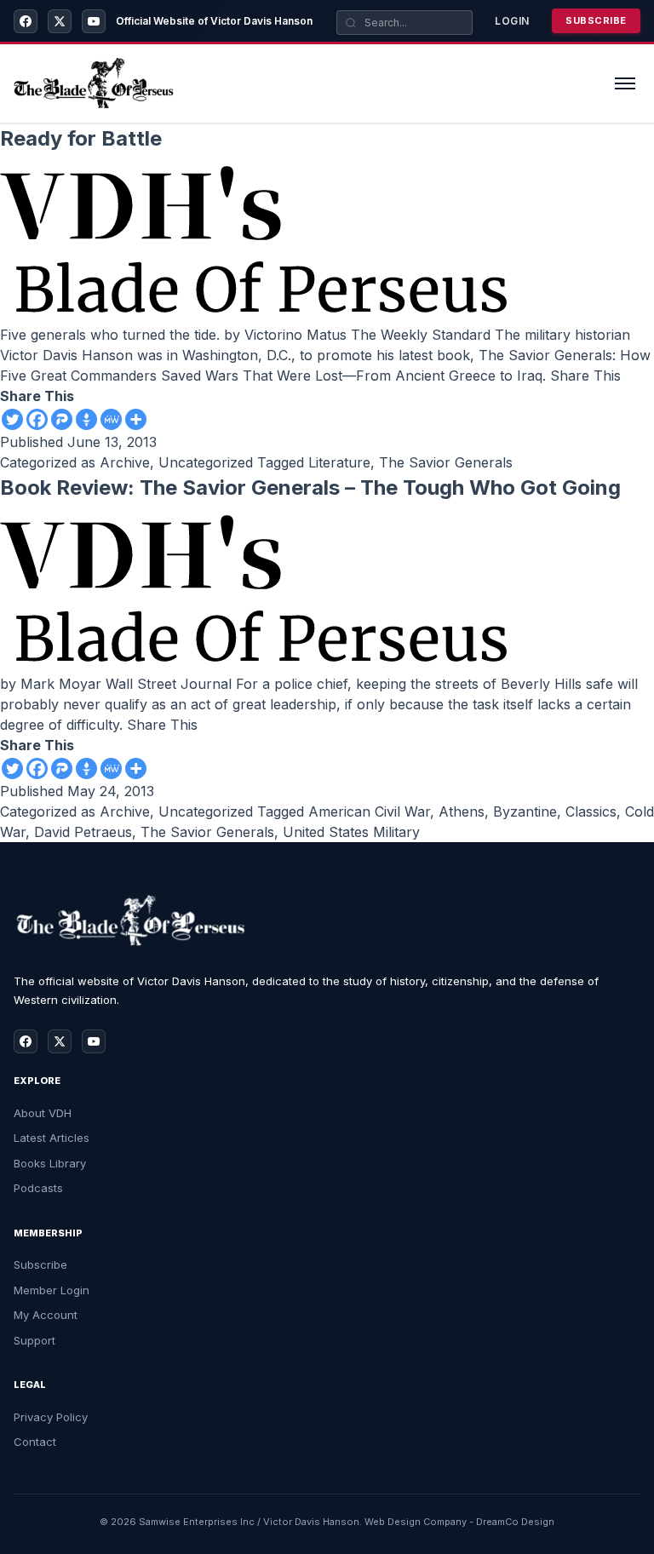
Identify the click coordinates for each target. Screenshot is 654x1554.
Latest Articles (51, 1137)
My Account (45, 1315)
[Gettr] (86, 419)
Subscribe (596, 20)
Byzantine (525, 811)
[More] (135, 419)
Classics (591, 811)
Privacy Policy (51, 1417)
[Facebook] (25, 21)
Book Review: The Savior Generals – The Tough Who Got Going (310, 487)
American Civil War (369, 811)
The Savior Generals (446, 462)
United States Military (351, 831)
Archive (125, 462)
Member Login (51, 1290)
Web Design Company (415, 1522)
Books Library (50, 1163)
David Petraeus (83, 831)
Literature (339, 462)
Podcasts (38, 1188)
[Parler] (61, 419)
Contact (35, 1441)
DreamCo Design (515, 1522)
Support (34, 1340)
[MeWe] (111, 419)
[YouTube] (94, 21)
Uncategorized (205, 462)
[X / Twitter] (60, 21)
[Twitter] (12, 419)
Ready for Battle (81, 138)
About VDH (43, 1113)
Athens (462, 811)
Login (512, 20)
